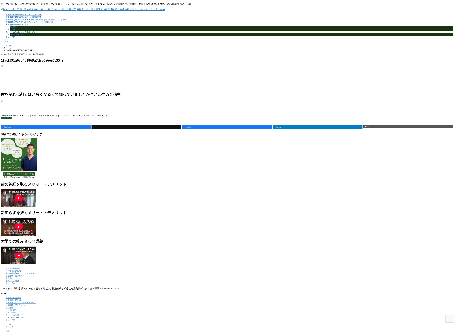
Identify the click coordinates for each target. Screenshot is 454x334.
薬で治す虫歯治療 (13, 268)
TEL (7, 331)
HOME (8, 324)
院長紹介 (14, 27)
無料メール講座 (17, 34)
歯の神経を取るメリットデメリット (21, 273)
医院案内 (9, 278)
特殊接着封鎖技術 (13, 271)
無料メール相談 (12, 281)
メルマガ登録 (6, 118)
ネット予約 (10, 283)
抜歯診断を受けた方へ (15, 276)
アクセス (14, 29)
